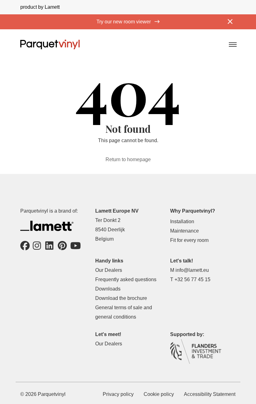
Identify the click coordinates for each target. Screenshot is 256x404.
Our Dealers (108, 270)
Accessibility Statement (209, 394)
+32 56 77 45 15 (192, 279)
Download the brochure (121, 298)
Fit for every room (189, 240)
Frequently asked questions (125, 279)
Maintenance (184, 230)
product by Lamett (40, 7)
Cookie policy (159, 394)
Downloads (108, 288)
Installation (182, 221)
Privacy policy (118, 394)
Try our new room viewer (124, 21)
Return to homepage (128, 159)
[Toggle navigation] (232, 44)
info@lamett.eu (192, 270)
